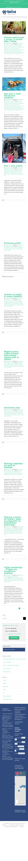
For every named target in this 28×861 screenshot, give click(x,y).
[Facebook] (15, 815)
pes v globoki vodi (12, 49)
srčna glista (19, 474)
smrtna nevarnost (12, 474)
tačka (5, 580)
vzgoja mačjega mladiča (15, 580)
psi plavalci (9, 52)
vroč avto (14, 366)
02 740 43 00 (21, 753)
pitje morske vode (10, 51)
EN (15, 7)
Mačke (18, 43)
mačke (11, 471)
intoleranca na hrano (8, 531)
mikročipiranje (16, 301)
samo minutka (19, 365)
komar (5, 471)
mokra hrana (14, 247)
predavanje (19, 579)
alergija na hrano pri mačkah (13, 529)
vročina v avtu (7, 174)
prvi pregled (6, 303)
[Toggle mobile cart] (22, 10)
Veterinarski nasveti (9, 44)
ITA (17, 7)
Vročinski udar (12, 407)
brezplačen (17, 577)
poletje (16, 51)
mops (12, 170)
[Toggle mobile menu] (25, 10)
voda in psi (20, 53)
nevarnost (13, 363)
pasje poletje (16, 170)
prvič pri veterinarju (13, 303)
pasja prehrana (10, 248)
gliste (21, 470)
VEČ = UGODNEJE (7, 662)
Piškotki (22, 826)
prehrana (9, 250)
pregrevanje (12, 365)
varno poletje (9, 53)
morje (19, 471)
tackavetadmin (8, 43)
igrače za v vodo (7, 45)
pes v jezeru (18, 49)
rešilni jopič (13, 52)
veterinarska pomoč (8, 366)
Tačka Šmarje (13, 304)
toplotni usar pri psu (14, 173)
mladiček (6, 302)
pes (9, 302)
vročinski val (8, 367)
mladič (20, 301)
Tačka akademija (9, 576)
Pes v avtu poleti (13, 166)
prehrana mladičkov (18, 302)
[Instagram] (17, 815)
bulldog (5, 170)
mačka (5, 301)
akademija (12, 577)
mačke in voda (14, 45)
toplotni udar (6, 173)
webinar (9, 581)
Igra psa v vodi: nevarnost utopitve (12, 95)
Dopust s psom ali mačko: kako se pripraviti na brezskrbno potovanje (12, 521)
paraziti (18, 473)
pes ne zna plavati (18, 47)
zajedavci (22, 304)
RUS (20, 7)
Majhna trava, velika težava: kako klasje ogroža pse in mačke (11, 355)
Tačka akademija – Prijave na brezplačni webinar (13, 570)
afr (17, 528)
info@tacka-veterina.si (14, 2)
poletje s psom (17, 171)
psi (18, 51)
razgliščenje (6, 474)
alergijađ (12, 530)
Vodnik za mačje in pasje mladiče (13, 295)
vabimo (8, 580)
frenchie (9, 170)
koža (14, 531)
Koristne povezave (9, 7)
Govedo (5, 680)
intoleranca (19, 530)
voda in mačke (15, 53)
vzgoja (18, 304)
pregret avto (6, 365)
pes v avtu (8, 171)
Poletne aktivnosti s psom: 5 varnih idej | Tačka (14, 39)
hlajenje (8, 363)
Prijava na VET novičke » (9, 649)
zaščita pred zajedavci (8, 306)
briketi (18, 246)
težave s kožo (16, 533)
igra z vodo (19, 44)
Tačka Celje (8, 304)
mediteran (15, 471)
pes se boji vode (14, 48)
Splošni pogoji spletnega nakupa (16, 825)
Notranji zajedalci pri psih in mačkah (13, 465)
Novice (21, 43)
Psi (4, 44)
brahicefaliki (19, 169)
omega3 (19, 247)
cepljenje (19, 299)
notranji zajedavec (12, 473)
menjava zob (9, 301)
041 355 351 (21, 746)
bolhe (15, 530)
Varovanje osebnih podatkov (11, 826)
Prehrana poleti (12, 243)
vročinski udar (13, 174)
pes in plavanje (11, 47)
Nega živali (5, 686)
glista (18, 470)
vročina (20, 173)
